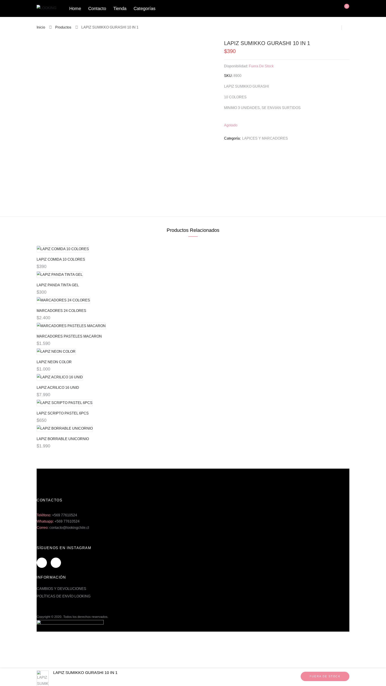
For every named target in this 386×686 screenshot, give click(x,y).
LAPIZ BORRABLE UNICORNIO (63, 439)
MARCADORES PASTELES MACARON (69, 336)
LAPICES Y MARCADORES (265, 138)
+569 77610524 (64, 515)
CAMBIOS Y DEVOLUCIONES (61, 589)
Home (75, 8)
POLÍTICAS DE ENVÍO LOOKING (63, 596)
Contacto (97, 8)
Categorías (144, 8)
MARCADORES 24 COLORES (61, 311)
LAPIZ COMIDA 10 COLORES (61, 259)
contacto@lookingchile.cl (69, 527)
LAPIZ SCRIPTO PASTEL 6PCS (63, 413)
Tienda (119, 8)
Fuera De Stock (325, 676)
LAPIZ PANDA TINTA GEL (58, 285)
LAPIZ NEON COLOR (54, 362)
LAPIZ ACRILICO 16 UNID (58, 387)
